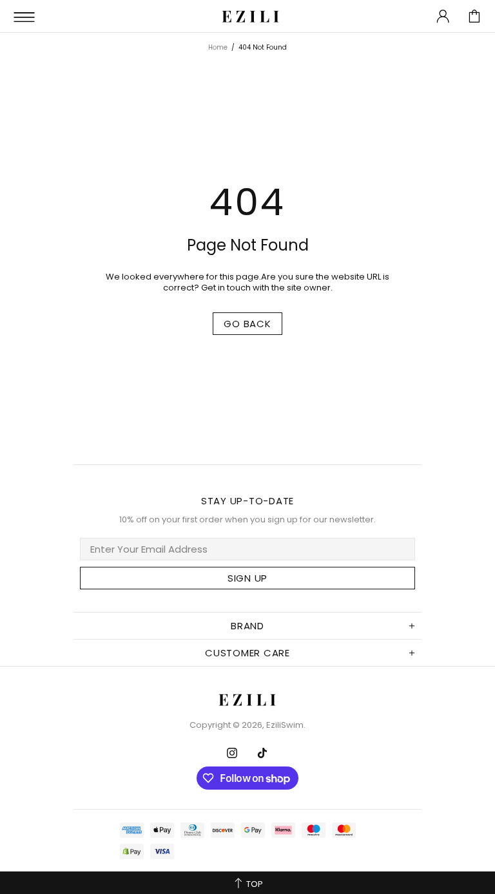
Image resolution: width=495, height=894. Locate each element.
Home (218, 47)
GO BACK (247, 323)
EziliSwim (250, 16)
